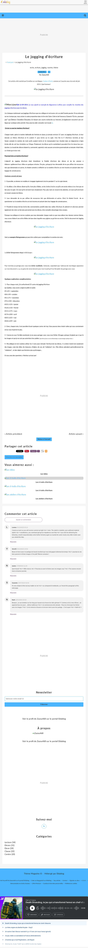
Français (10, 62)
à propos (60, 914)
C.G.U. (84, 880)
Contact (65, 880)
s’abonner (33, 914)
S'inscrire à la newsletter (14, 457)
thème (56, 68)
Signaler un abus (75, 880)
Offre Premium (36, 883)
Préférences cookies (71, 883)
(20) (10, 854)
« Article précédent (13, 434)
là (52, 123)
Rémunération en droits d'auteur (20, 883)
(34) (10, 842)
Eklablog (60, 874)
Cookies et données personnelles (53, 883)
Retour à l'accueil (44, 439)
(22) (9, 851)
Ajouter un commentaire (23, 520)
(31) (9, 845)
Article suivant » (76, 434)
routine (49, 68)
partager (47, 914)
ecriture (37, 68)
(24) (9, 848)
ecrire (32, 68)
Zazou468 (41, 719)
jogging (43, 68)
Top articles (57, 880)
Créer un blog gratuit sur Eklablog (41, 880)
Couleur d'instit (48, 81)
